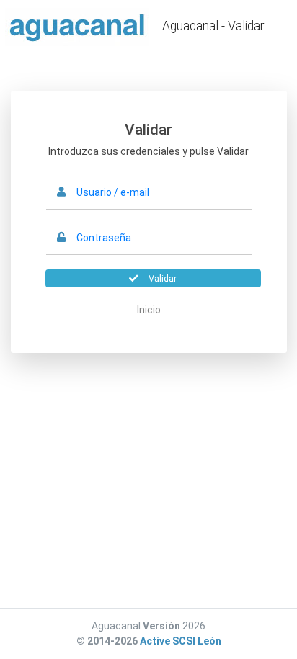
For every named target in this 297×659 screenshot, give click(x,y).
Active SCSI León (180, 641)
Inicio (149, 309)
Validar (162, 278)
